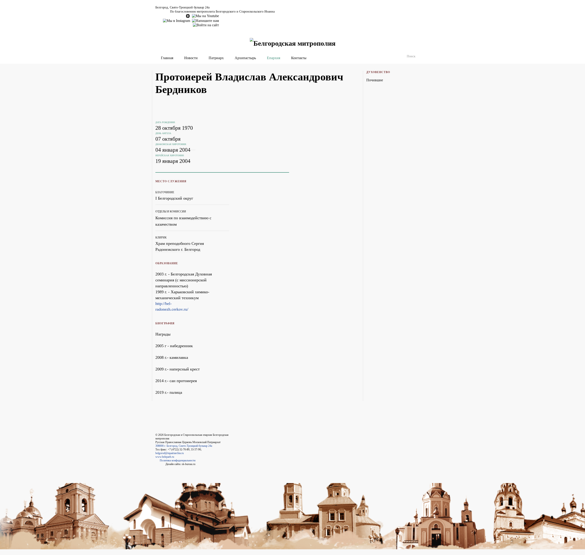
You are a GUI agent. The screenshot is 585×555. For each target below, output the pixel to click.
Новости (191, 58)
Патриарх (216, 58)
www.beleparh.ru (164, 456)
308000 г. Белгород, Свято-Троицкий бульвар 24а (183, 445)
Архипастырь (245, 58)
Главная (167, 58)
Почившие (374, 80)
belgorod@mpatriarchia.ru (169, 453)
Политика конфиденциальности (177, 460)
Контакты (298, 58)
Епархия (273, 58)
